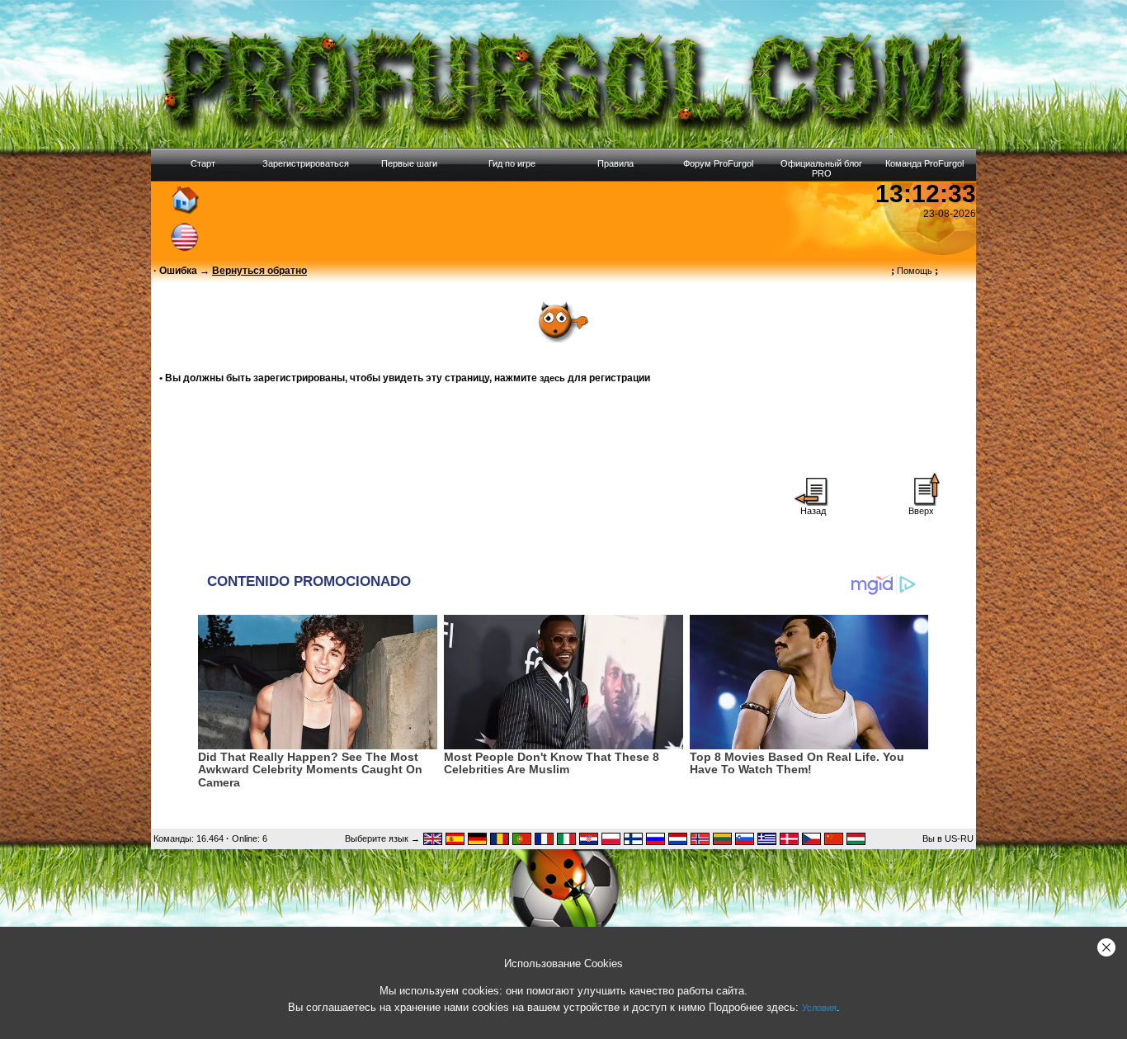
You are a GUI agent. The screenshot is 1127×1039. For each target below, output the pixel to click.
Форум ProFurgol (718, 163)
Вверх (921, 511)
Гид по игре (511, 163)
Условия (819, 1008)
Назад (813, 511)
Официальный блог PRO (821, 168)
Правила (615, 163)
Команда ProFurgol (924, 163)
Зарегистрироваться (305, 163)
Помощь (914, 271)
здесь (552, 378)
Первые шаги (409, 163)
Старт (203, 163)
